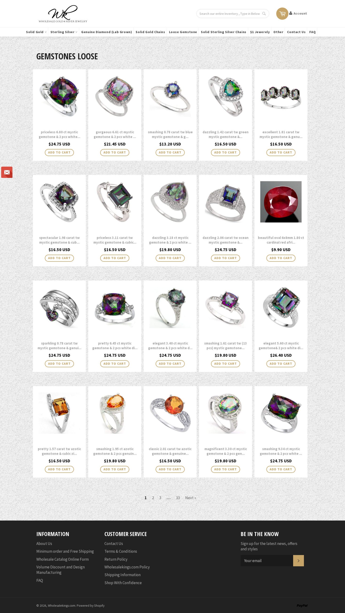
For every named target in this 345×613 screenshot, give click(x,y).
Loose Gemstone (183, 32)
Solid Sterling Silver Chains (223, 32)
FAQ (312, 32)
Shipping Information (122, 574)
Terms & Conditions (120, 551)
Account (300, 13)
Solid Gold (35, 32)
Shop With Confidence (123, 582)
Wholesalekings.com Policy (127, 567)
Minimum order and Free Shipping (65, 551)
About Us (44, 543)
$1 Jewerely (260, 32)
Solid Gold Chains (150, 32)
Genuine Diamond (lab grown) (106, 32)
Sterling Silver (63, 32)
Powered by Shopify (90, 606)
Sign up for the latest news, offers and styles (269, 546)
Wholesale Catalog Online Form (62, 559)
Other (278, 32)
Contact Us (296, 32)
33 (178, 497)
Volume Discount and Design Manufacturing (60, 569)
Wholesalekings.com (61, 606)
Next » (190, 497)
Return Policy (115, 559)
